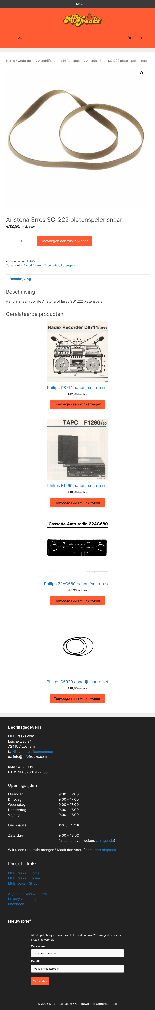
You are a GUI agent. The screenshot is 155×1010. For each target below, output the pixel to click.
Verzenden (40, 981)
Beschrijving (20, 279)
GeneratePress (107, 1004)
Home (10, 61)
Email (35, 961)
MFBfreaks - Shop (22, 883)
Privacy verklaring (22, 899)
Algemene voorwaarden (27, 894)
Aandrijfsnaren (49, 61)
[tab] (77, 278)
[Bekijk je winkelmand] (129, 38)
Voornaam (38, 946)
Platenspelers (73, 61)
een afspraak (105, 850)
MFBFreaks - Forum (24, 878)
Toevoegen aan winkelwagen (64, 241)
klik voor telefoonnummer (32, 752)
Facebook (16, 904)
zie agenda (105, 841)
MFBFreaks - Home (24, 873)
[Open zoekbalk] (141, 38)
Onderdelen (26, 61)
